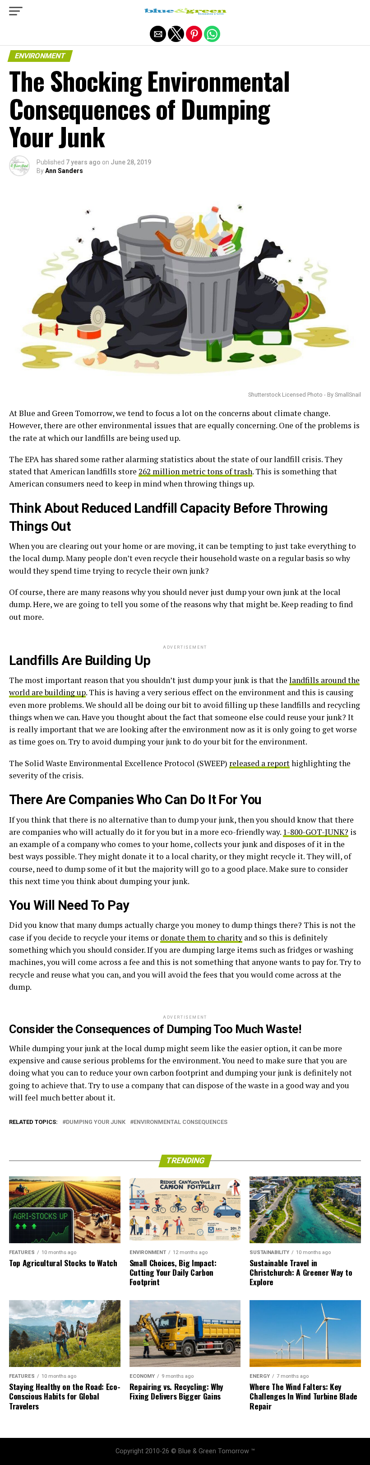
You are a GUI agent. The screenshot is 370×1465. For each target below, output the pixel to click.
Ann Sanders (64, 170)
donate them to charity (201, 937)
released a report (259, 763)
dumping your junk (95, 1122)
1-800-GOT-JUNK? (315, 832)
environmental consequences (180, 1122)
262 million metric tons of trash (195, 471)
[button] (16, 11)
